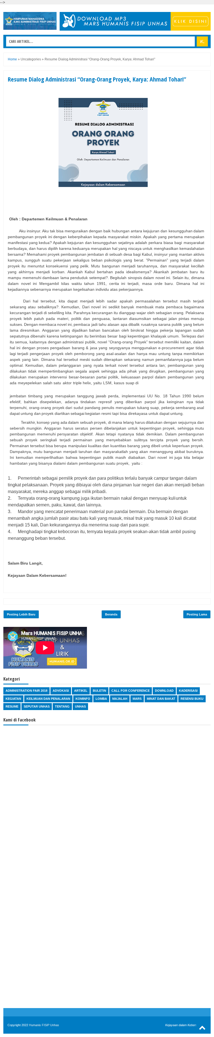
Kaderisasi (188, 690)
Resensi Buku (192, 698)
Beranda (111, 614)
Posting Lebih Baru (21, 614)
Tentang (62, 706)
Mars (137, 698)
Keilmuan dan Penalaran (48, 698)
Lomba (101, 698)
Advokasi (61, 690)
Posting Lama (197, 614)
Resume (12, 706)
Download (164, 690)
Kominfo (83, 698)
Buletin (99, 690)
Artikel (80, 690)
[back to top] (202, 1027)
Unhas (80, 706)
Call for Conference (130, 690)
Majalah (119, 698)
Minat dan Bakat (161, 698)
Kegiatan (13, 698)
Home (12, 59)
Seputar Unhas (37, 706)
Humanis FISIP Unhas (44, 1025)
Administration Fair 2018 (26, 690)
